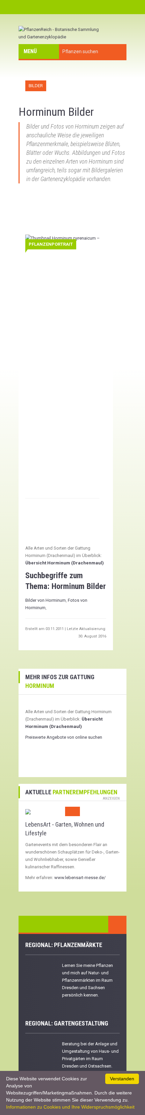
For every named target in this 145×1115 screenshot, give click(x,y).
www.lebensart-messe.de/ (80, 877)
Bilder (36, 85)
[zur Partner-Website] (28, 811)
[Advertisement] (64, 215)
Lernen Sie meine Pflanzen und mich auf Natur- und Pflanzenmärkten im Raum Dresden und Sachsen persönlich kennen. (87, 980)
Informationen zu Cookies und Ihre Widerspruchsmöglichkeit (70, 1107)
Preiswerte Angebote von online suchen (63, 737)
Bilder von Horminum (45, 600)
